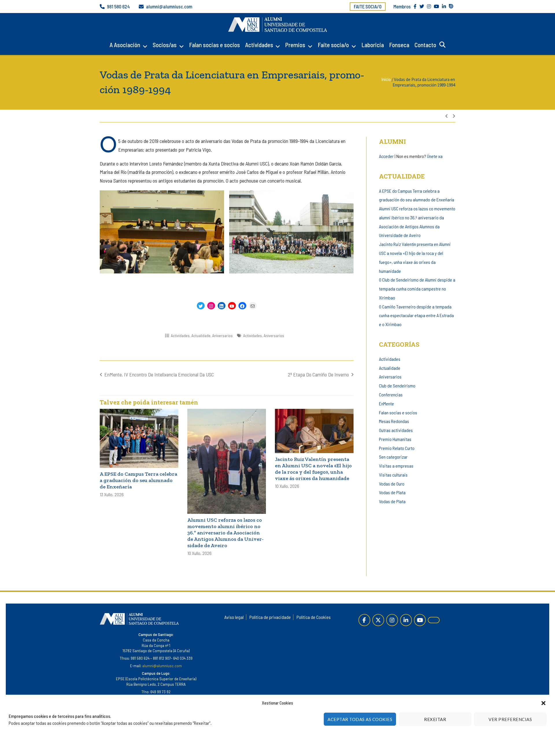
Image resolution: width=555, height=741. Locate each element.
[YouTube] (420, 620)
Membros (402, 6)
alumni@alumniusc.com (169, 6)
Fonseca (399, 44)
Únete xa (435, 156)
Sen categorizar (393, 456)
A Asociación (125, 44)
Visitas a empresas (396, 465)
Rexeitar (435, 719)
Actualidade (200, 335)
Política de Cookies (314, 617)
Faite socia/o (368, 6)
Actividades (259, 44)
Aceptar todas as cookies (360, 719)
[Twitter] (378, 620)
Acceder (386, 156)
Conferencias (391, 394)
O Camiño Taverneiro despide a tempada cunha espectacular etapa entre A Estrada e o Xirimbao (416, 315)
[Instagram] (392, 620)
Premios (295, 44)
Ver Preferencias (510, 719)
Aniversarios (222, 335)
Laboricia (372, 44)
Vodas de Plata (392, 492)
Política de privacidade (270, 617)
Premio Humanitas (395, 439)
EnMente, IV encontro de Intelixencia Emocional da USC (159, 374)
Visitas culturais (393, 474)
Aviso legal (234, 617)
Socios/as (165, 44)
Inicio (386, 79)
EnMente (386, 403)
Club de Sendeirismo (397, 385)
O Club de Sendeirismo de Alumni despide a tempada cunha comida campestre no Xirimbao (417, 288)
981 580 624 (118, 6)
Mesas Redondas (394, 421)
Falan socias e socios (214, 44)
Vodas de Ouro (391, 483)
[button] (543, 703)
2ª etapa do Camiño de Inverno (318, 374)
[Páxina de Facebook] (364, 620)
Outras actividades (396, 430)
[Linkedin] (406, 620)
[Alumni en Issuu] (434, 620)
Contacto (425, 44)
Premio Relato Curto (397, 448)
